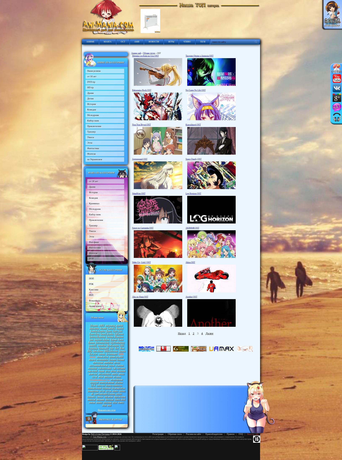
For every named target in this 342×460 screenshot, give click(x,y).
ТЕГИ (202, 41)
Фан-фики (94, 242)
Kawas (91, 342)
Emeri (109, 330)
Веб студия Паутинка (100, 434)
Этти (89, 142)
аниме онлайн (116, 356)
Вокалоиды (94, 300)
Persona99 (104, 348)
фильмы (100, 399)
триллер (91, 396)
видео (117, 362)
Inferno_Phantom (115, 336)
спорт (119, 393)
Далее (209, 333)
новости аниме (106, 382)
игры (113, 370)
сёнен (115, 390)
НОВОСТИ (154, 41)
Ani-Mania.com (99, 437)
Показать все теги (106, 410)
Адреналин (111, 353)
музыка (117, 376)
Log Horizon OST (193, 193)
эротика (107, 402)
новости (94, 382)
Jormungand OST (139, 159)
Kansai (113, 339)
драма (101, 370)
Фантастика (93, 148)
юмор (121, 402)
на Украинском (94, 159)
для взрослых (104, 368)
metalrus (102, 345)
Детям (90, 98)
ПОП (91, 278)
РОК (91, 284)
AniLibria (94, 328)
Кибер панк (93, 120)
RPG (89, 350)
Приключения (94, 126)
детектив (92, 368)
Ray (117, 348)
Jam (91, 339)
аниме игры (102, 356)
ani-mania (110, 325)
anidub (119, 325)
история (121, 370)
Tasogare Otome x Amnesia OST (199, 56)
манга (115, 373)
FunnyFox (94, 333)
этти (115, 402)
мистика (108, 376)
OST (122, 345)
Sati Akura (98, 350)
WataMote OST (138, 193)
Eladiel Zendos (97, 330)
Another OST (191, 297)
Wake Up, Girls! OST (141, 262)
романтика (93, 390)
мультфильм (117, 379)
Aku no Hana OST (140, 297)
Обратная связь (175, 434)
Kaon (120, 339)
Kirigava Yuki (102, 342)
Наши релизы (94, 71)
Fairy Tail (117, 330)
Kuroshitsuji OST (193, 124)
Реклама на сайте (193, 434)
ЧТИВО (187, 41)
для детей (92, 370)
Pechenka (93, 348)
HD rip (90, 87)
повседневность (114, 385)
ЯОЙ (91, 258)
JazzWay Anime (101, 339)
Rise (122, 348)
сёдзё (102, 390)
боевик (112, 359)
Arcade (103, 328)
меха (100, 376)
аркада (92, 359)
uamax (102, 353)
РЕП (91, 295)
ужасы (99, 396)
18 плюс (94, 325)
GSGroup (119, 333)
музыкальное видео (100, 379)
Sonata (122, 350)
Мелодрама (93, 115)
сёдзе (108, 390)
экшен (99, 402)
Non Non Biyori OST (141, 124)
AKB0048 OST (192, 228)
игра (107, 370)
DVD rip (91, 82)
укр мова (108, 396)
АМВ (136, 41)
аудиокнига (102, 359)
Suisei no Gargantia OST (142, 228)
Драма (90, 93)
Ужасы (90, 137)
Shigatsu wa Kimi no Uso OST (145, 56)
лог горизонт (104, 373)
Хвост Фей (120, 399)
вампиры (108, 362)
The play (93, 353)
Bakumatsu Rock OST (141, 90)
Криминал (94, 203)
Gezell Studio (106, 333)
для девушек (118, 368)
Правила (230, 434)
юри (104, 405)
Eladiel (119, 328)
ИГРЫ (171, 41)
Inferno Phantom (97, 336)
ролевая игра (118, 388)
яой (109, 405)
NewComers (113, 345)
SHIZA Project (111, 350)
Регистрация (158, 434)
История (91, 104)
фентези (91, 399)
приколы (106, 388)
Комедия (91, 109)
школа (92, 402)
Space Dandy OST (193, 159)
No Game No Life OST (196, 90)
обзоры (119, 382)
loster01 (93, 345)
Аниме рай (136, 53)
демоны (119, 365)
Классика (93, 289)
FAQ (241, 434)
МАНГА (108, 41)
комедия (93, 373)
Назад (182, 333)
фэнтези (109, 399)
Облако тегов (149, 53)
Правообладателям (213, 434)
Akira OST (190, 262)
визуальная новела (98, 365)
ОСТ (123, 41)
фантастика (119, 396)
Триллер (91, 131)
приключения (94, 388)
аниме (93, 356)
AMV (101, 325)
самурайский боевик (104, 393)
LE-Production (117, 342)
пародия (101, 385)
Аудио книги (95, 306)
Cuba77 (111, 328)
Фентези (91, 154)
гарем (112, 365)
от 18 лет (91, 76)
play (112, 348)
